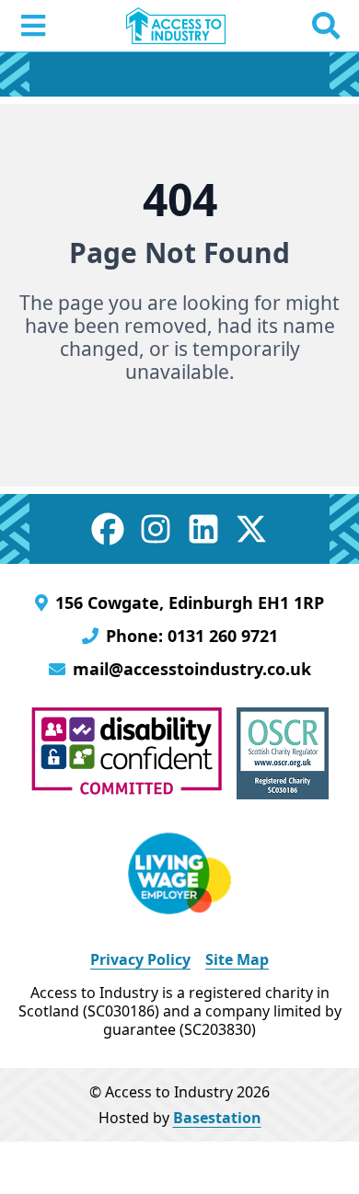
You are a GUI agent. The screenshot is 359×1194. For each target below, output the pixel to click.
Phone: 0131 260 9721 (192, 636)
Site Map (237, 959)
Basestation (217, 1118)
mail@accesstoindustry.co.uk (192, 669)
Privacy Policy (140, 959)
